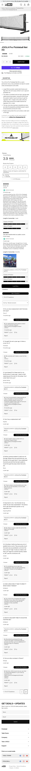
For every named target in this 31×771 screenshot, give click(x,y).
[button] (3, 5)
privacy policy (12, 766)
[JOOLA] (8, 4)
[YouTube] (27, 755)
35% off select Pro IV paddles (21, 1)
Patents (11, 768)
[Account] (25, 5)
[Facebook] (20, 755)
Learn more (15, 127)
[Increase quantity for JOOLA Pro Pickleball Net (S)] (10, 62)
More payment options (15, 71)
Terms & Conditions (21, 766)
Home (3, 8)
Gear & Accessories (10, 8)
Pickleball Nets (19, 8)
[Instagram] (23, 755)
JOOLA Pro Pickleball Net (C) (17, 117)
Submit (15, 722)
